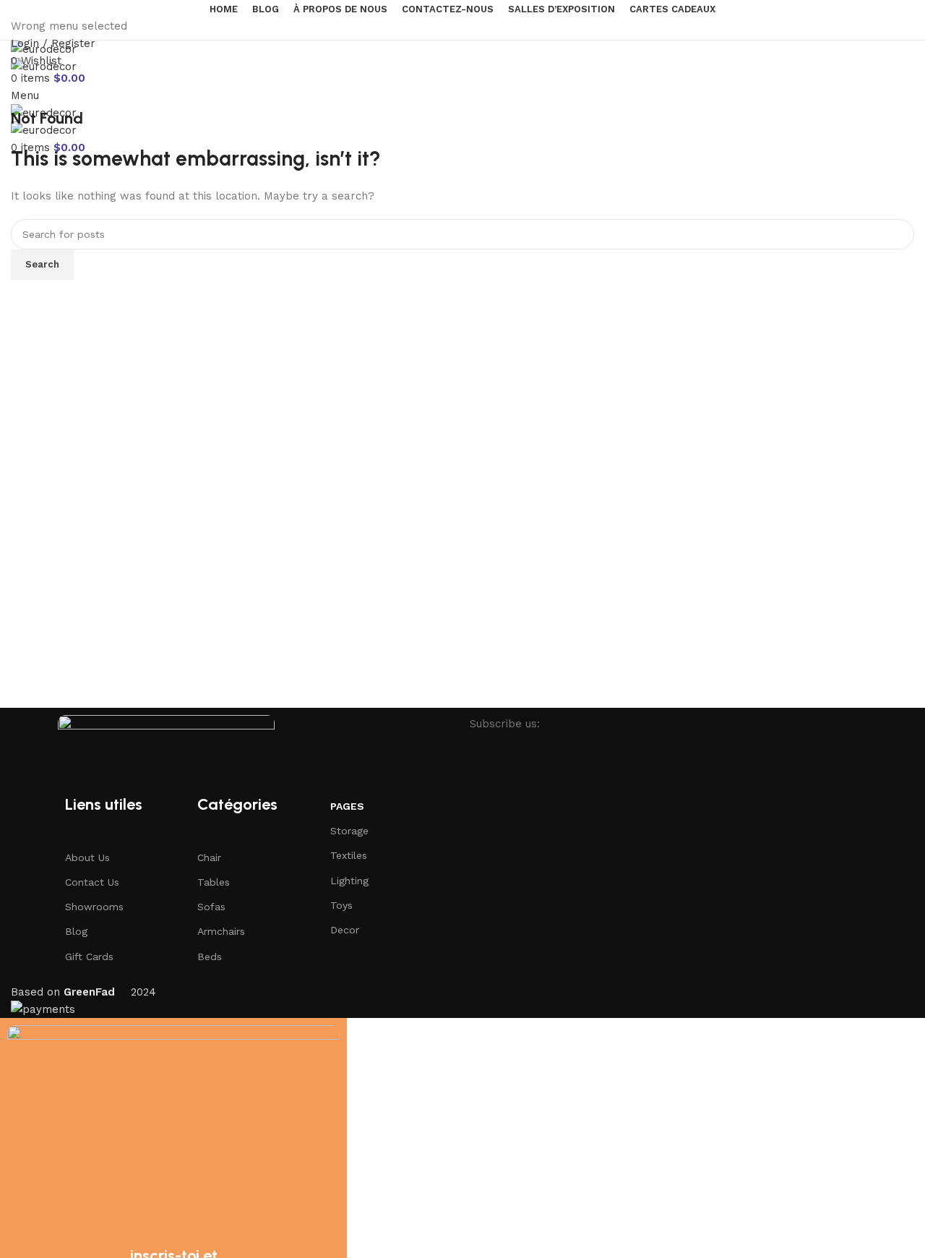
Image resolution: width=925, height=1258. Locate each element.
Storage (349, 830)
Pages (347, 806)
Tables (213, 882)
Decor (344, 930)
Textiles (348, 855)
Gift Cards (89, 956)
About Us (87, 857)
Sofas (211, 906)
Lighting (349, 880)
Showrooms (94, 906)
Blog (76, 931)
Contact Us (92, 882)
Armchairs (221, 931)
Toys (341, 905)
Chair (209, 857)
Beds (209, 956)
